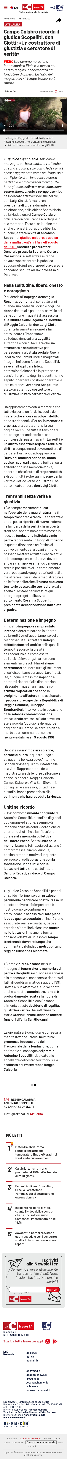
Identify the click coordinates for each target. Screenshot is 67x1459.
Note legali (17, 1442)
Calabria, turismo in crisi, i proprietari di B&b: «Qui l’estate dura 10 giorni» (36, 1172)
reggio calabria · (24, 1099)
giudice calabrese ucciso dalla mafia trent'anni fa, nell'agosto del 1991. (31, 242)
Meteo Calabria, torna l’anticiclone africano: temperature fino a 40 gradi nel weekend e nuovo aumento (36, 1152)
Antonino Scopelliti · (20, 1103)
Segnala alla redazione (30, 1438)
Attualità (24, 18)
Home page (9, 18)
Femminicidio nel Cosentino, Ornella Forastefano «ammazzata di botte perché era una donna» (34, 1191)
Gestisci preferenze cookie (41, 1442)
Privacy (47, 1438)
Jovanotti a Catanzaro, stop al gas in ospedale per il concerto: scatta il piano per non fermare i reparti (36, 1238)
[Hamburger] (5, 7)
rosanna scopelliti (19, 1106)
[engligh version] (12, 7)
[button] (59, 20)
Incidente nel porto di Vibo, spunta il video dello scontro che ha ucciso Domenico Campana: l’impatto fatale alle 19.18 (35, 1215)
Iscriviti (52, 1289)
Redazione (12, 1438)
